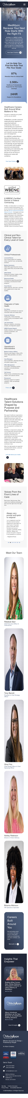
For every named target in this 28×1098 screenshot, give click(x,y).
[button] (8, 542)
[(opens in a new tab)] (14, 1009)
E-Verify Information (13, 1086)
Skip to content (3, 1)
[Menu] (24, 4)
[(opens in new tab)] (13, 1055)
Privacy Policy (5, 1087)
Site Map (4, 1086)
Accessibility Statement (16, 1087)
